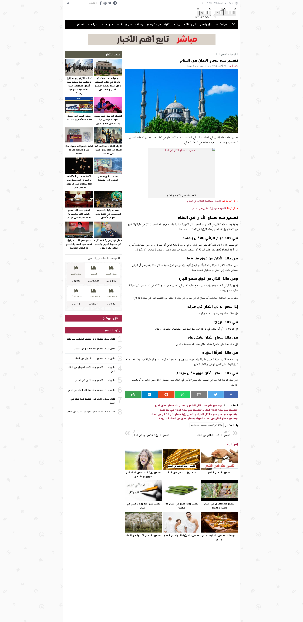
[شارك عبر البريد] (199, 394)
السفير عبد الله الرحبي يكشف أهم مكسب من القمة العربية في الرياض (79, 214)
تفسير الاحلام (220, 54)
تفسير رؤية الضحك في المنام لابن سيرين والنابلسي (143, 474)
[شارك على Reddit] (166, 394)
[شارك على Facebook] (231, 394)
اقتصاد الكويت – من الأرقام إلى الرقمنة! (108, 178)
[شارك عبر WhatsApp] (183, 394)
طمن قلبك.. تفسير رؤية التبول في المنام (95, 380)
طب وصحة (126, 24)
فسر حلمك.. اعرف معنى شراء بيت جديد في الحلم (91, 411)
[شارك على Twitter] (216, 394)
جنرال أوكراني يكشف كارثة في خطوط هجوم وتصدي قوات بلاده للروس (108, 244)
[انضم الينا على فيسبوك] (101, 3)
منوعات (109, 24)
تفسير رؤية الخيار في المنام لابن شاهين (181, 506)
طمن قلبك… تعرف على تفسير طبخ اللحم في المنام (92, 401)
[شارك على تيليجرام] (149, 394)
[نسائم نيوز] (151, 13)
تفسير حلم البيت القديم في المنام (204, 201)
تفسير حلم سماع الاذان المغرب (219, 410)
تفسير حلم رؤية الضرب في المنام (209, 208)
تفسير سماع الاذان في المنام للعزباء (216, 418)
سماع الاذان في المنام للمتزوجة (176, 418)
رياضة (177, 24)
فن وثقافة (190, 24)
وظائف (139, 24)
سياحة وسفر (154, 24)
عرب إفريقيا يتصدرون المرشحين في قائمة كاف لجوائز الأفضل (108, 214)
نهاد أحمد (233, 66)
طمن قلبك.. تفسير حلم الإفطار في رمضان (219, 537)
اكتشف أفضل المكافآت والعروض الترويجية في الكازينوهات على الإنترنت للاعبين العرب (79, 182)
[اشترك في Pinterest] (105, 3)
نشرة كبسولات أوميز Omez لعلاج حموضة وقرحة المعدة (79, 150)
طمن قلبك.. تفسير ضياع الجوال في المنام (95, 358)
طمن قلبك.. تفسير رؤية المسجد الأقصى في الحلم (91, 339)
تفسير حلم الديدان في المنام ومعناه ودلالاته (219, 506)
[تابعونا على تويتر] (109, 3)
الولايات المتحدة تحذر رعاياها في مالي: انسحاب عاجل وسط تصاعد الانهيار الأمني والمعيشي (108, 84)
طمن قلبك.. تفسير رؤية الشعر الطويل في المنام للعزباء (91, 369)
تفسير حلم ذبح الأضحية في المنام (143, 535)
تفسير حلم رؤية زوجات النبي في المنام (143, 506)
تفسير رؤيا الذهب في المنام (181, 472)
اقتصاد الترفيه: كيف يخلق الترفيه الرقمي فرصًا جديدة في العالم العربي (108, 119)
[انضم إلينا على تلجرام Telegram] (114, 3)
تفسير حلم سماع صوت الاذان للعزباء (216, 414)
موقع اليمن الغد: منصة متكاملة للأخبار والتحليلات (79, 118)
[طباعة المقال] (133, 394)
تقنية (167, 24)
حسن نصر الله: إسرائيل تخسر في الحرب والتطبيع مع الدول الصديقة (79, 244)
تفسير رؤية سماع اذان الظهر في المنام (172, 414)
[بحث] (68, 3)
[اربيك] (152, 44)
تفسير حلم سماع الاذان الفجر (171, 405)
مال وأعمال (206, 24)
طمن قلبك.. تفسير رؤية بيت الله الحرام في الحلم (91, 390)
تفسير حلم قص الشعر (219, 472)
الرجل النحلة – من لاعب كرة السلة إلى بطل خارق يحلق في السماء (108, 150)
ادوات (94, 24)
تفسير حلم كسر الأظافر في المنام (213, 433)
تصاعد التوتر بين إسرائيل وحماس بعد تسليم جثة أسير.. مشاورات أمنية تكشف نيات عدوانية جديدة (79, 85)
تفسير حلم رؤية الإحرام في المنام (181, 535)
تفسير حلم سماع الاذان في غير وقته (180, 410)
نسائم (80, 24)
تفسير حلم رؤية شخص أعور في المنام (151, 433)
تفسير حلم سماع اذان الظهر (204, 405)
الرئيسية (233, 24)
